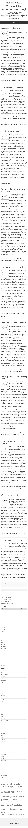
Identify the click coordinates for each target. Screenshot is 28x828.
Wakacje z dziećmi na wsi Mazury (6, 810)
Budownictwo (3, 680)
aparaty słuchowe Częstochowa (16, 78)
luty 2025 (2, 663)
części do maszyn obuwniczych (16, 313)
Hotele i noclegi (3, 699)
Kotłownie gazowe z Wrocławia (13, 322)
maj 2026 (2, 631)
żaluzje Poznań (7, 183)
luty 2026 (2, 638)
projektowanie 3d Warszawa (6, 577)
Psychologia (3, 741)
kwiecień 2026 (3, 633)
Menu (14, 22)
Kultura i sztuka (3, 707)
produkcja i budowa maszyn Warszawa (17, 574)
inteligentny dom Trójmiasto (18, 260)
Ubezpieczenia (3, 758)
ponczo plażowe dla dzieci (20, 796)
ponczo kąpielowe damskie (5, 796)
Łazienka (2, 712)
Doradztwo (3, 686)
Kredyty (2, 705)
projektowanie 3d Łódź (17, 575)
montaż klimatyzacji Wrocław (6, 371)
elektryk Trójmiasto (20, 258)
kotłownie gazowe (22, 369)
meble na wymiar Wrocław (17, 791)
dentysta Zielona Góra (17, 432)
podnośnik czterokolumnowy (15, 486)
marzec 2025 (3, 661)
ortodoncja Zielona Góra (16, 434)
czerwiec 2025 (3, 654)
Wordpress (20, 826)
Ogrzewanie (3, 726)
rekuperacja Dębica (13, 801)
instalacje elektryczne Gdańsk (6, 260)
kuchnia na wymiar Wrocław (5, 788)
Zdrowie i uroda (4, 775)
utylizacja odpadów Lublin (5, 809)
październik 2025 (4, 646)
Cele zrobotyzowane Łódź (11, 540)
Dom (1, 684)
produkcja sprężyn (9, 800)
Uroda (2, 762)
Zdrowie (2, 773)
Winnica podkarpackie (10, 495)
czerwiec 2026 (3, 629)
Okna (6, 122)
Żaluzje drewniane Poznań (11, 131)
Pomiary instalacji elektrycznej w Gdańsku (8, 603)
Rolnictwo (2, 745)
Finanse (2, 693)
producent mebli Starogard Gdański (7, 797)
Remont (2, 743)
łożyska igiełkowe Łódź (13, 814)
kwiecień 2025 (3, 659)
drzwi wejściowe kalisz (14, 122)
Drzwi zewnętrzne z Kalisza (12, 87)
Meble (2, 714)
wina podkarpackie (13, 533)
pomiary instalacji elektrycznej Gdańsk (8, 261)
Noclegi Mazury (12, 792)
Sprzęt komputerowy (5, 752)
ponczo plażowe (12, 796)
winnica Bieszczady (21, 533)
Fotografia (3, 695)
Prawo (2, 737)
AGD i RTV (3, 670)
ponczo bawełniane (11, 795)
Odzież (2, 724)
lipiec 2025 (3, 652)
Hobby (2, 697)
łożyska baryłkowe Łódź (5, 814)
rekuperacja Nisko (20, 801)
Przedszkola (3, 739)
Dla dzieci (2, 682)
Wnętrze (2, 771)
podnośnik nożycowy (11, 488)
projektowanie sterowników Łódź (19, 577)
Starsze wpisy (4, 585)
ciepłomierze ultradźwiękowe (18, 782)
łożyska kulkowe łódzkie (21, 814)
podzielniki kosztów (4, 795)
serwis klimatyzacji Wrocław (18, 371)
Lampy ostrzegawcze (5, 601)
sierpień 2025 (3, 650)
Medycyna (2, 716)
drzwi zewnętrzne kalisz (11, 787)
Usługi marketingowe (5, 768)
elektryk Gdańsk (13, 258)
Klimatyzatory (3, 703)
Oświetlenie (3, 733)
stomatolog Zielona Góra (11, 435)
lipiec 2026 (3, 627)
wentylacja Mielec (15, 810)
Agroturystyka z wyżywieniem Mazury (7, 782)
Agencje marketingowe (5, 672)
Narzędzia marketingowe (5, 720)
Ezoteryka (2, 691)
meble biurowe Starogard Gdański (15, 788)
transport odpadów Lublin (15, 808)
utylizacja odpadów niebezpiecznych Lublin (17, 809)
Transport (2, 756)
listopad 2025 (3, 644)
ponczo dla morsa (17, 795)
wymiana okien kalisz (10, 813)
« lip (13, 623)
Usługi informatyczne (5, 766)
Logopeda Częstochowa (10, 28)
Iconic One (8, 826)
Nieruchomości (3, 722)
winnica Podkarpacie (5, 535)
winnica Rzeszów (21, 535)
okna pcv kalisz (7, 124)
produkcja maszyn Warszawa (6, 575)
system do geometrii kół (20, 488)
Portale (2, 735)
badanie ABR (14, 80)
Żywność (2, 777)
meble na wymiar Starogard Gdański (7, 791)
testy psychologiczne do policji (6, 808)
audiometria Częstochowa (6, 80)
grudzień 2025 (3, 642)
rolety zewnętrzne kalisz (14, 124)
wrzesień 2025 (3, 648)
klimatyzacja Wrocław (14, 369)
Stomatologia (7, 432)
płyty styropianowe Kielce (5, 801)
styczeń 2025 (3, 665)
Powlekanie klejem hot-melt (12, 267)
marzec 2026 (3, 635)
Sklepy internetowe (4, 747)
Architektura (3, 676)
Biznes (2, 678)
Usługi (6, 78)
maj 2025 (2, 656)
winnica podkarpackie (14, 535)
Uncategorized (3, 760)
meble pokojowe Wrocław (5, 792)
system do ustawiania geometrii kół (8, 489)
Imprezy (2, 701)
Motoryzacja (3, 718)
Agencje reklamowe (4, 674)
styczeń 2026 (3, 640)
